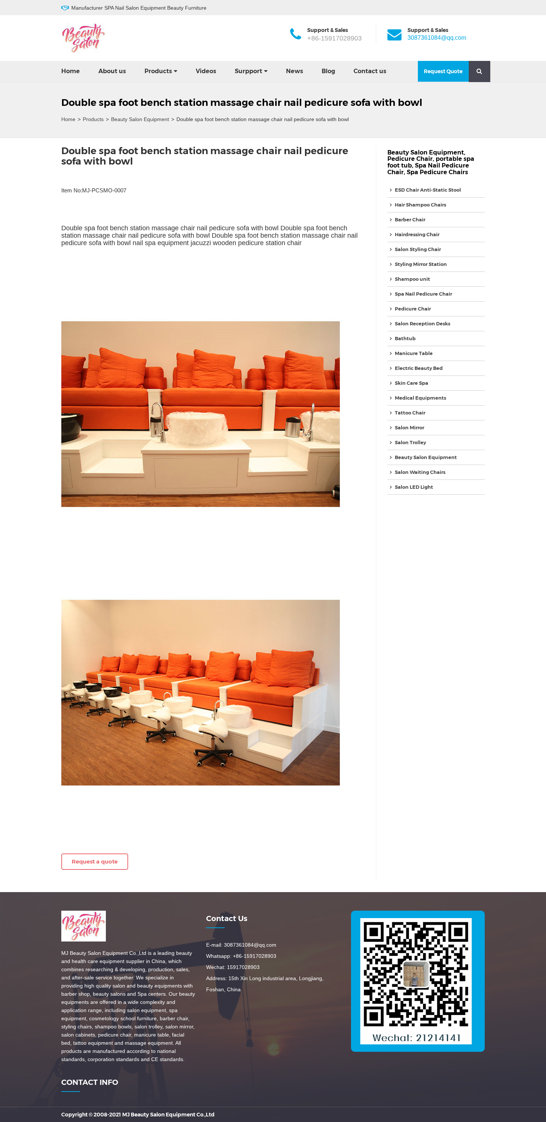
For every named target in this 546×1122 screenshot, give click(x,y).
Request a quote (95, 861)
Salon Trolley (410, 442)
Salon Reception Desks (422, 323)
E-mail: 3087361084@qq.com (241, 945)
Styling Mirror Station (421, 264)
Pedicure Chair (410, 158)
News (294, 71)
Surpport (248, 71)
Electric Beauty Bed (419, 368)
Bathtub (405, 338)
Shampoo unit (412, 279)
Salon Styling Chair (418, 249)
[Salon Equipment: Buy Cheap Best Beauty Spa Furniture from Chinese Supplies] (83, 38)
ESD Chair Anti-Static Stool (428, 190)
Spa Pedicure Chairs (437, 172)
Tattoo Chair (410, 413)
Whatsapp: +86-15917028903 (241, 956)
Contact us (370, 71)
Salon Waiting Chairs (420, 472)
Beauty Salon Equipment (140, 119)
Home (70, 71)
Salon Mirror (409, 427)
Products (158, 71)
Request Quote (443, 71)
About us (112, 71)
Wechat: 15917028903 (233, 967)
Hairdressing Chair (417, 234)
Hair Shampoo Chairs (420, 205)
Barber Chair (410, 219)
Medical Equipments (420, 398)
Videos (206, 71)
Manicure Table (414, 353)
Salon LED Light (414, 487)
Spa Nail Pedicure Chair (423, 294)
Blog (328, 71)
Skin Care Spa (411, 383)
